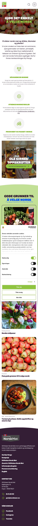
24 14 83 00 (10, 494)
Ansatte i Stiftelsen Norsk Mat (13, 463)
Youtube (9, 519)
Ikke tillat (19, 297)
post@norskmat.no (13, 498)
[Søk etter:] (29, 4)
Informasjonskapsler (9, 466)
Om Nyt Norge (7, 455)
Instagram (10, 515)
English (4, 471)
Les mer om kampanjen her (17, 166)
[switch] (33, 263)
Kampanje (5, 458)
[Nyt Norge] (4, 4)
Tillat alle (19, 287)
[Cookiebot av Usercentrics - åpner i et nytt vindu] (28, 227)
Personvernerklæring (9, 469)
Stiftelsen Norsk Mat (9, 460)
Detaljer (30, 281)
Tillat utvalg (19, 292)
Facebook (9, 511)
